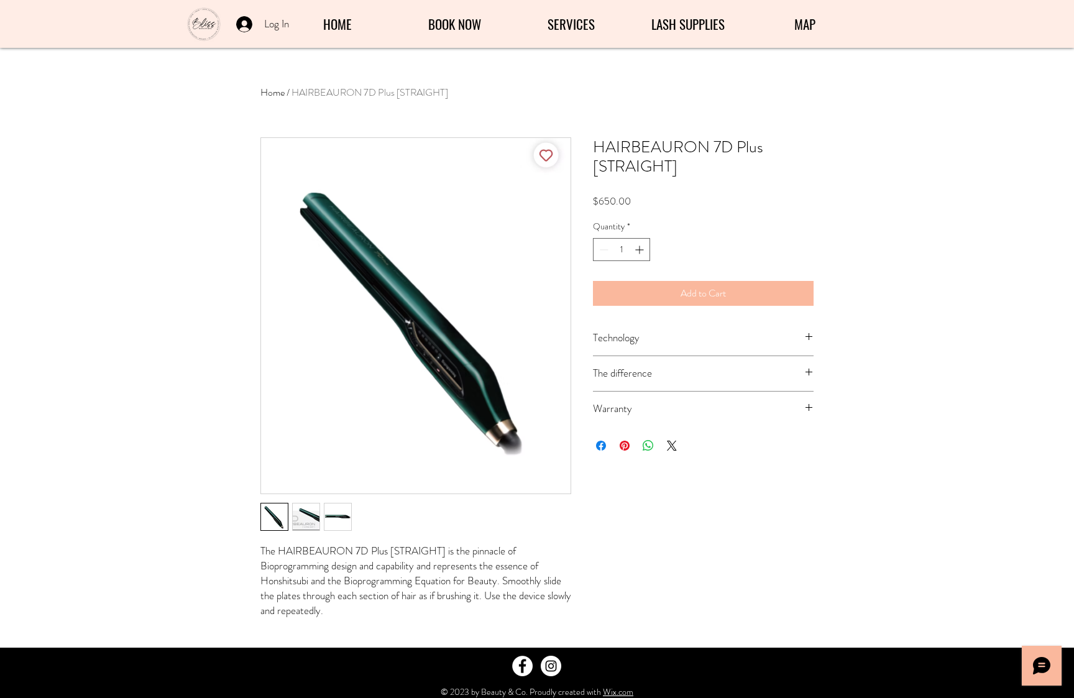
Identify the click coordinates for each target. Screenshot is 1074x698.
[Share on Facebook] (601, 445)
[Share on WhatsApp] (648, 445)
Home (272, 92)
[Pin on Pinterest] (624, 445)
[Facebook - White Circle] (522, 666)
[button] (571, 24)
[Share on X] (671, 445)
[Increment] (640, 249)
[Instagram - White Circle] (551, 666)
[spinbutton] (621, 249)
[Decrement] (602, 249)
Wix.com (618, 692)
